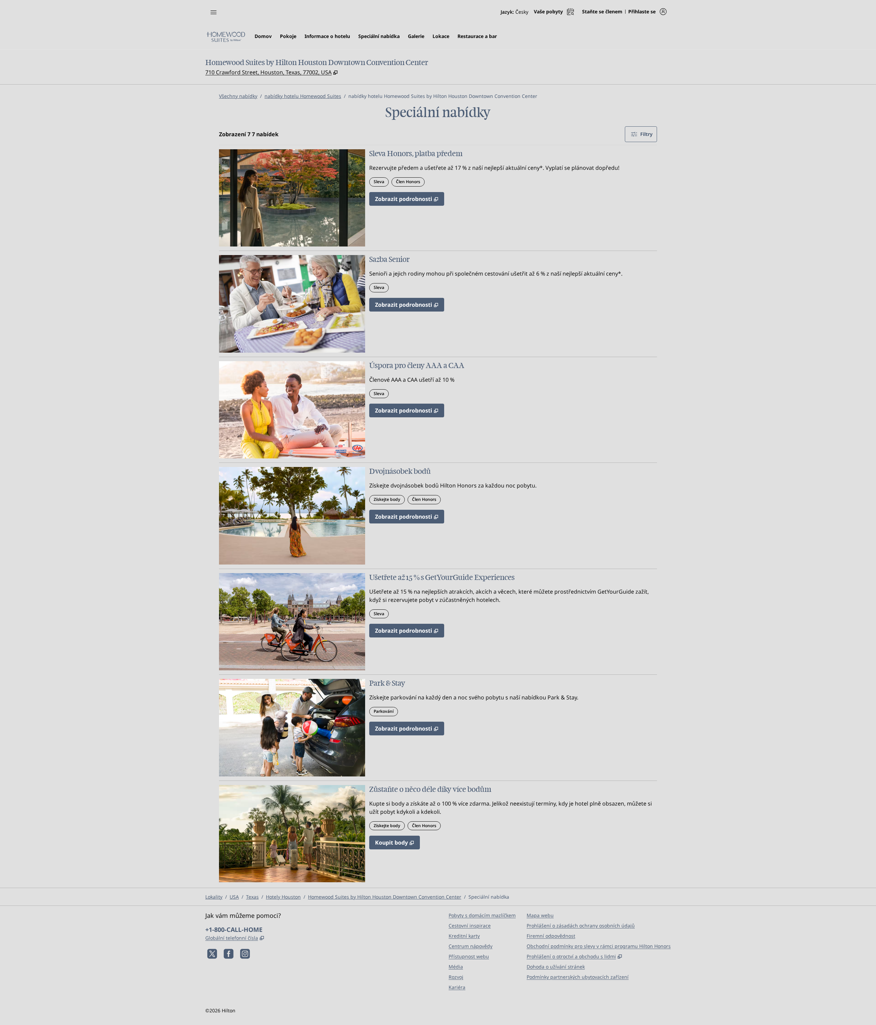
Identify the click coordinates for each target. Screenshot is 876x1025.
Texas (252, 897)
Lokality (213, 897)
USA (234, 897)
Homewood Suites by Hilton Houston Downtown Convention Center (384, 897)
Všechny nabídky (238, 96)
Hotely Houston (283, 897)
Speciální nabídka (488, 897)
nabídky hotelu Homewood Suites (303, 96)
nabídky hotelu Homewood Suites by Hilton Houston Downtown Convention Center (442, 96)
